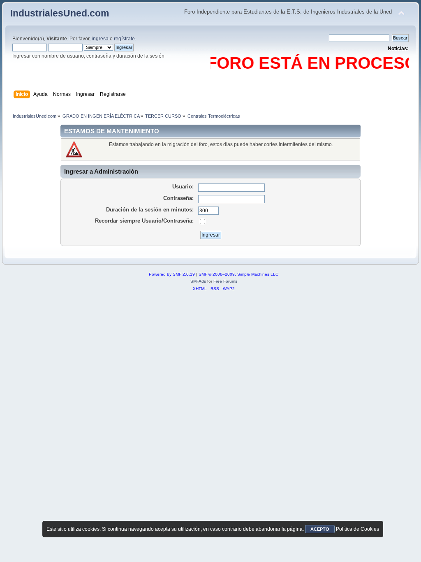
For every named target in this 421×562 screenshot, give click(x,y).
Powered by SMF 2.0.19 (172, 274)
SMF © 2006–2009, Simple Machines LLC (238, 274)
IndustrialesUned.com (59, 13)
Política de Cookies (357, 529)
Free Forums (225, 281)
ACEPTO (319, 529)
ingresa (100, 38)
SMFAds (198, 281)
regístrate (124, 38)
